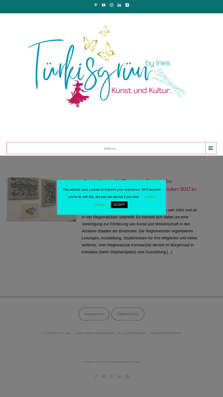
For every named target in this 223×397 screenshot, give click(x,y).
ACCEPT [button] (119, 204)
